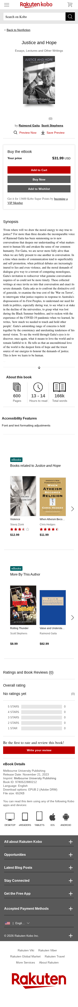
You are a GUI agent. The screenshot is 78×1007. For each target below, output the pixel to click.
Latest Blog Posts (18, 867)
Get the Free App (17, 893)
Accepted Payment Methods (26, 908)
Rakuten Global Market (25, 956)
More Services (25, 962)
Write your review (39, 750)
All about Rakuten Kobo (23, 841)
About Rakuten (49, 962)
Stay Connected (17, 880)
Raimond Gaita (29, 125)
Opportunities (15, 854)
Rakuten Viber (47, 950)
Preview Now (27, 132)
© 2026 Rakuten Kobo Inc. (21, 935)
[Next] (72, 509)
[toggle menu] (6, 4)
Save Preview (55, 132)
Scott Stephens (52, 125)
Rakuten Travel (55, 956)
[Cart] (69, 4)
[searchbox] (39, 16)
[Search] (70, 16)
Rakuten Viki (26, 950)
